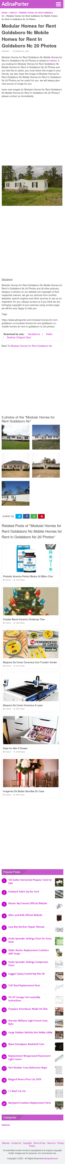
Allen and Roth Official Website (25, 915)
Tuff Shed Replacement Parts (24, 985)
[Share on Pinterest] (41, 516)
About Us (51, 1143)
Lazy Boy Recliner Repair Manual (26, 926)
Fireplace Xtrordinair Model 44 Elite (28, 1008)
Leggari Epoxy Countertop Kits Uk (26, 973)
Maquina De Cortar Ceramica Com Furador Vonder (30, 662)
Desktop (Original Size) (19, 337)
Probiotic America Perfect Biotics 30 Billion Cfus (28, 576)
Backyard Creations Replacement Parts (29, 1102)
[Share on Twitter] (19, 516)
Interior (5, 51)
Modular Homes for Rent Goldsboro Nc (31, 345)
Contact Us (16, 1143)
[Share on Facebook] (26, 516)
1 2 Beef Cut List (17, 1091)
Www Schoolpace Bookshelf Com (26, 1044)
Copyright (27, 1143)
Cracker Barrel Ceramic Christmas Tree (24, 619)
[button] (58, 4)
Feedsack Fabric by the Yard (23, 891)
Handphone (34, 334)
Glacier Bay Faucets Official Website (27, 903)
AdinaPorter (15, 4)
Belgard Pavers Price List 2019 (24, 1079)
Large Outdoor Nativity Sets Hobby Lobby (30, 1032)
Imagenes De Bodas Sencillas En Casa (23, 791)
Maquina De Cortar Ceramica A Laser (23, 705)
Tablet (49, 334)
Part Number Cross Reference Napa (27, 1067)
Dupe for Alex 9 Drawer (15, 748)
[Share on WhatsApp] (33, 516)
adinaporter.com (50, 1158)
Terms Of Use (39, 1143)
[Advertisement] (32, 132)
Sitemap (6, 1143)
